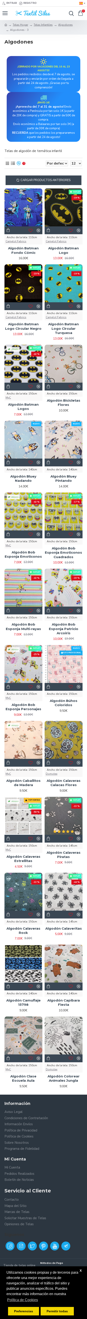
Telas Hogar (20, 25)
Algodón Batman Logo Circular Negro (23, 326)
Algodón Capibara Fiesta (63, 1002)
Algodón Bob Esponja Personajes (23, 707)
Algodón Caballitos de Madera (23, 782)
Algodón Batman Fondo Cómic (23, 250)
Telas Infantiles (43, 25)
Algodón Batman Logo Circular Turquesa (63, 328)
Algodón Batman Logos (23, 406)
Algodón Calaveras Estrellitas (23, 858)
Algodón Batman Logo (63, 250)
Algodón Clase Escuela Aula (23, 1078)
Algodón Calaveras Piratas (64, 854)
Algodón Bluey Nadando (23, 478)
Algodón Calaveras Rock (23, 930)
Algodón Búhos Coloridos (63, 703)
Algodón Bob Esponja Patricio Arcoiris (63, 628)
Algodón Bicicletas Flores (63, 402)
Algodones (65, 25)
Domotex (51, 774)
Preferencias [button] (23, 1311)
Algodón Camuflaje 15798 (23, 1002)
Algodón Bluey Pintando (63, 478)
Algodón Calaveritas (63, 928)
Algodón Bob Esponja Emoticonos (23, 554)
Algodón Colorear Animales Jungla (64, 1078)
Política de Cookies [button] (22, 1300)
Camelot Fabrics (16, 241)
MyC (8, 397)
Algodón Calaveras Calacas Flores (64, 782)
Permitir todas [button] (57, 1311)
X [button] (81, 1270)
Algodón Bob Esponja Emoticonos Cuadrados (63, 552)
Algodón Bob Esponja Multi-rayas (23, 626)
